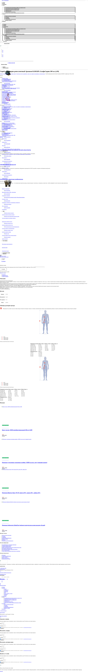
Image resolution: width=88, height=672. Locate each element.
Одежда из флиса (5, 102)
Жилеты (4, 253)
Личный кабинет (7, 43)
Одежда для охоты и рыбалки (7, 81)
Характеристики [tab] (5, 275)
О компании (4, 4)
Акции (1, 77)
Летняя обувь (4, 138)
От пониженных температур (7, 112)
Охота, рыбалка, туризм (8, 593)
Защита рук (5, 150)
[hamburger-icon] (87, 66)
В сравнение (4, 261)
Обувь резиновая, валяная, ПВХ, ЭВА (8, 135)
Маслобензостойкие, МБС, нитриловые (9, 192)
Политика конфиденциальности (5, 572)
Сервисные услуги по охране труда (12, 9)
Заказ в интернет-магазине (10, 16)
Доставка (3, 603)
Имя (1, 623)
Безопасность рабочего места (7, 221)
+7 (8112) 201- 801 (11, 62)
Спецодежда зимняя (5, 98)
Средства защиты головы (6, 127)
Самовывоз (6, 606)
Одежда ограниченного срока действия (9, 88)
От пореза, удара (5, 199)
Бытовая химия (4, 247)
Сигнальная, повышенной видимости (8, 119)
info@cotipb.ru (2, 569)
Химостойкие (4, 111)
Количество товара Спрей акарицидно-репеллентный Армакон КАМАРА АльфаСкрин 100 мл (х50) (17, 267)
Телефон (1, 625)
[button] (44, 77)
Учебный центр (7, 600)
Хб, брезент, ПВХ (5, 110)
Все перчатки (4, 107)
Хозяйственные (4, 178)
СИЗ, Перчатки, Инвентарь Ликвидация (9, 80)
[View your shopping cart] (2, 50)
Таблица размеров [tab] (5, 276)
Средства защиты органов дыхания (8, 214)
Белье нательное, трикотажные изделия (9, 95)
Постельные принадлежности (7, 244)
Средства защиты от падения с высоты (9, 218)
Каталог (3, 3)
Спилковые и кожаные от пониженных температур (11, 202)
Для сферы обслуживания (6, 105)
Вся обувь (3, 87)
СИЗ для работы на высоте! (8, 164)
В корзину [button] (3, 468)
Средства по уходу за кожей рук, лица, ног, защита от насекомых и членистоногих (16, 154)
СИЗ (3, 211)
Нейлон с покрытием (5, 188)
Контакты (4, 21)
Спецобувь (6, 590)
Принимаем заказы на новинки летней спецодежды (15, 150)
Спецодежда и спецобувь (8, 601)
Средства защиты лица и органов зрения (9, 235)
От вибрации (4, 209)
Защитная (3, 101)
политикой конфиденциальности (27, 627)
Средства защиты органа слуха (7, 225)
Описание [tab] (4, 274)
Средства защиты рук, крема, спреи (9, 73)
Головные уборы (5, 78)
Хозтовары (5, 240)
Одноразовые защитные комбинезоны (11, 179)
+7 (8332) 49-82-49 (3, 610)
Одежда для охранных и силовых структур (9, 99)
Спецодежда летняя (5, 97)
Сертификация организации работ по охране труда (13, 598)
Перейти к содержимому (4, 0)
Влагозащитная (4, 103)
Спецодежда (5, 67)
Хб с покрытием (5, 118)
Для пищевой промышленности (7, 85)
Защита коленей (5, 238)
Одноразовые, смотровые (6, 109)
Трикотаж (5, 594)
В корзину (3, 269)
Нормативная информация (8, 607)
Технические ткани (5, 134)
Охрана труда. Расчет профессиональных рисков (14, 12)
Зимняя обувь (4, 86)
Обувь (4, 131)
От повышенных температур (7, 108)
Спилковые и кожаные (6, 195)
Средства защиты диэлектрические (8, 228)
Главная (3, 2)
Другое (5, 595)
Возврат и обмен (8, 20)
